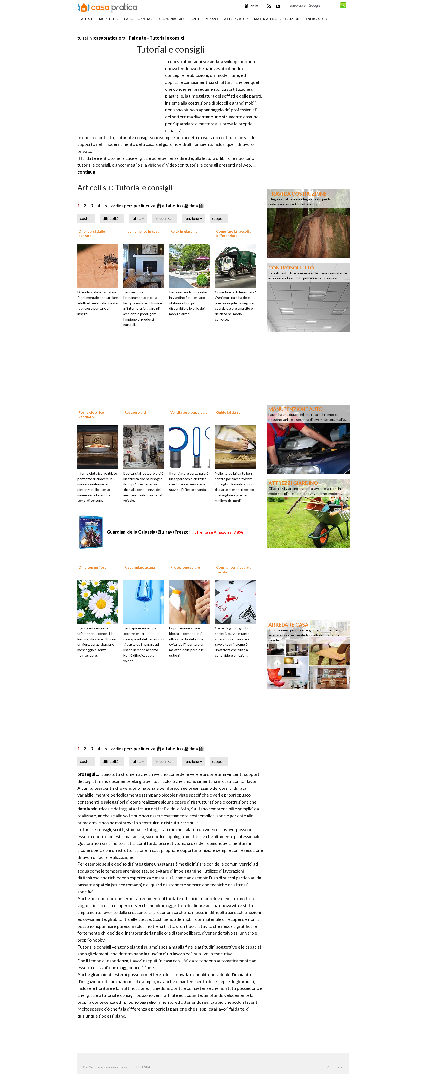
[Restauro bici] (145, 446)
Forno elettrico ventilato (91, 414)
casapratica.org (110, 38)
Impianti (212, 19)
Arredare (145, 19)
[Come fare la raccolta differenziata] (237, 265)
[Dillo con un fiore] (99, 601)
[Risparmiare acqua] (145, 601)
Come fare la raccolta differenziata (233, 233)
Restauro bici (135, 412)
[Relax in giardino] (191, 265)
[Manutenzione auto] (308, 438)
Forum (253, 6)
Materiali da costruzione (277, 19)
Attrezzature (236, 19)
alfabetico (173, 205)
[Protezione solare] (191, 601)
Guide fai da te (228, 412)
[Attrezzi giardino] (308, 512)
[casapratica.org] (107, 7)
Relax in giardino (184, 231)
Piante (194, 19)
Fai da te (87, 19)
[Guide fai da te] (237, 446)
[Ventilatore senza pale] (191, 446)
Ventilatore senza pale (188, 412)
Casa (128, 19)
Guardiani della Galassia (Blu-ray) (175, 532)
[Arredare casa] (308, 654)
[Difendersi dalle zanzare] (99, 265)
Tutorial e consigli (167, 38)
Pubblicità (334, 1067)
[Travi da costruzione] (308, 223)
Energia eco (316, 19)
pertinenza (145, 205)
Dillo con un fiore (92, 567)
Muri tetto (109, 19)
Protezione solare (185, 567)
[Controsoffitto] (308, 297)
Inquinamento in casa (141, 231)
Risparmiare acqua (139, 567)
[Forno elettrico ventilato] (99, 446)
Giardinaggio (171, 19)
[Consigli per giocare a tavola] (237, 601)
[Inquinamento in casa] (145, 265)
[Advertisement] (135, 32)
